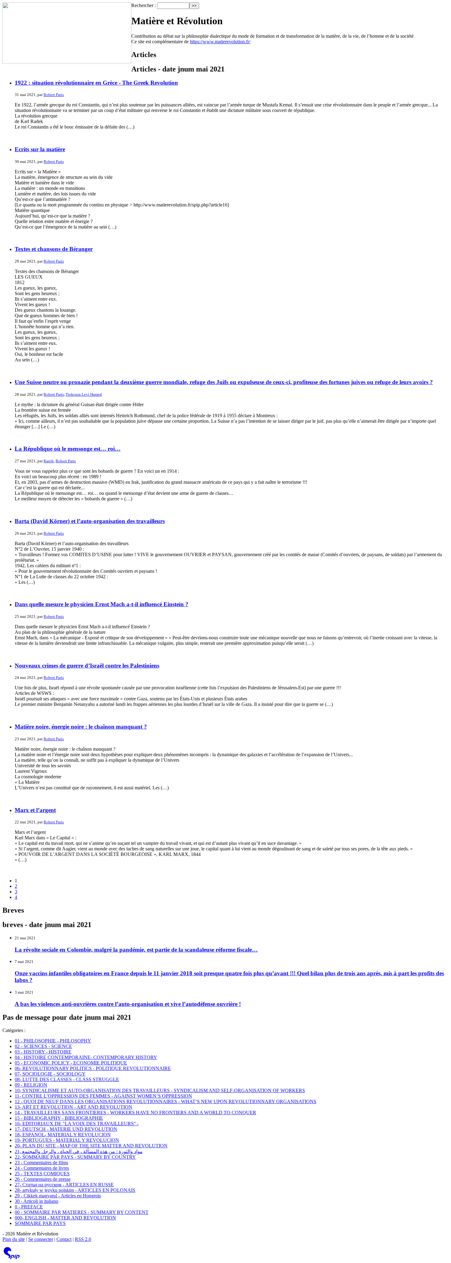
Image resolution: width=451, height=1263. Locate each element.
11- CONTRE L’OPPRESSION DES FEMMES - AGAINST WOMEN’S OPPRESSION (103, 1096)
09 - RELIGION (31, 1085)
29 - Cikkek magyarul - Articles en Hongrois (58, 1195)
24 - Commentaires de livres (42, 1168)
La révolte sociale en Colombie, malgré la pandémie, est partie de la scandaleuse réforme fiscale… (136, 949)
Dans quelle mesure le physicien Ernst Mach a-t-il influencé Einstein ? (101, 604)
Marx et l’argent (35, 810)
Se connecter (40, 1239)
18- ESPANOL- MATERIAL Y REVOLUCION (63, 1134)
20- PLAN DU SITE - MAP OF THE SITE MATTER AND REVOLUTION (91, 1145)
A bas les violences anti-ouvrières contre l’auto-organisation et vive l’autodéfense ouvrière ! (128, 1004)
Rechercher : (143, 5)
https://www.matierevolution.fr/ (220, 41)
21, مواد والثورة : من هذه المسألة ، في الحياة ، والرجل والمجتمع (79, 1151)
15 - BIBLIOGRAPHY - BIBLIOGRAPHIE (59, 1118)
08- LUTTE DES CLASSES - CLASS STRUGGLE (67, 1079)
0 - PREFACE (29, 1206)
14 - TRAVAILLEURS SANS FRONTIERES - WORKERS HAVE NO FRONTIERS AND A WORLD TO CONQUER (135, 1112)
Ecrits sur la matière (40, 149)
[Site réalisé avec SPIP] (11, 1258)
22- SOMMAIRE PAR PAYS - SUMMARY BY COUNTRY (75, 1157)
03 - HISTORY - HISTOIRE (43, 1051)
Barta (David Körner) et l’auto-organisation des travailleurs (90, 521)
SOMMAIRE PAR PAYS (40, 1223)
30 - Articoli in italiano (36, 1201)
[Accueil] (66, 33)
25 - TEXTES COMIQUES (42, 1173)
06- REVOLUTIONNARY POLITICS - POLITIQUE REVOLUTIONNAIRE (93, 1068)
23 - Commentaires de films (41, 1162)
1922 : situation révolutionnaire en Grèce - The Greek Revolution (96, 82)
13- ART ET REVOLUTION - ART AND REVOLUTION (73, 1107)
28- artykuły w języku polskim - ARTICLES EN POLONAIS (75, 1190)
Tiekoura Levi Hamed (84, 394)
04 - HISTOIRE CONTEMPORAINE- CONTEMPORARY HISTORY (86, 1057)
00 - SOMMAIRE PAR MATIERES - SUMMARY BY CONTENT (81, 1212)
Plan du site (13, 1239)
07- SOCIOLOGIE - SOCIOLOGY (50, 1073)
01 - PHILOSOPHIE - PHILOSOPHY (53, 1040)
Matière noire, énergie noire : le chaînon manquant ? (81, 726)
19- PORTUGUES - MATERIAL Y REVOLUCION (67, 1140)
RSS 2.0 (83, 1239)
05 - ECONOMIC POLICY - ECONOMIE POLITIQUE (71, 1062)
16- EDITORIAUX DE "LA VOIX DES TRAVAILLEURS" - (77, 1123)
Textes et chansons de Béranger (54, 249)
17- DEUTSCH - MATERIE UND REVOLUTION (66, 1129)
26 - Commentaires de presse (43, 1179)
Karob (49, 461)
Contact (63, 1239)
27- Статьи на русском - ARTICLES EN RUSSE (64, 1184)
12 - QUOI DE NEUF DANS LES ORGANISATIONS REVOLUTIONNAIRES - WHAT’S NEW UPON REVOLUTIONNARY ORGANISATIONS (165, 1101)
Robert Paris (54, 94)
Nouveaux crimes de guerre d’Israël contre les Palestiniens (87, 665)
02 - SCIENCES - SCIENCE (43, 1046)
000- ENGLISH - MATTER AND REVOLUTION (65, 1217)
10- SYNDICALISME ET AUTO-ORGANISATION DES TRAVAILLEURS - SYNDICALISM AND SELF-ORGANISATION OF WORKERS (160, 1090)
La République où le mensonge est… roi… (68, 448)
